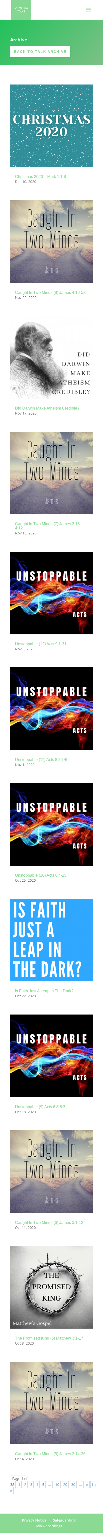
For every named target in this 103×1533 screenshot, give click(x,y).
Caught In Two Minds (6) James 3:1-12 (49, 1222)
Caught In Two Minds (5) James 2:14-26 (50, 1454)
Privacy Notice (34, 1520)
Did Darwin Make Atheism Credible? (47, 408)
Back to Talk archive (40, 52)
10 (57, 1484)
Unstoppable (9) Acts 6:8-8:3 (40, 1107)
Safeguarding (64, 1520)
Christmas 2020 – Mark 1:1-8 (40, 176)
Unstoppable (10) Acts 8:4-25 (40, 875)
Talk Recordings (48, 1526)
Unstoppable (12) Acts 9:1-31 (40, 644)
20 (65, 1484)
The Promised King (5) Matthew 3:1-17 (49, 1338)
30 (73, 1484)
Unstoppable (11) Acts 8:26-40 (41, 760)
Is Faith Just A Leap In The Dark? (44, 991)
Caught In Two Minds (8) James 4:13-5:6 (50, 292)
